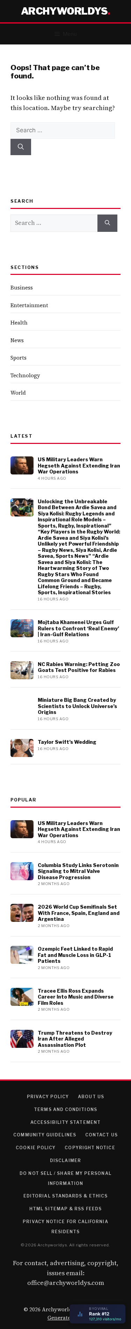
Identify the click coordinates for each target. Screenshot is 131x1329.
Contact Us (101, 1134)
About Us (91, 1096)
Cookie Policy (36, 1147)
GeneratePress (66, 1317)
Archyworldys (64, 11)
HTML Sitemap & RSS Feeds (65, 1208)
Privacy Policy (48, 1096)
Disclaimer (65, 1160)
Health (19, 322)
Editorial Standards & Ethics (65, 1195)
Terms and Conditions (65, 1109)
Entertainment (29, 305)
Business (21, 287)
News (17, 340)
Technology (25, 375)
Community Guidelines (44, 1134)
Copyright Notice (90, 1147)
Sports (18, 357)
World (18, 392)
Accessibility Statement (65, 1122)
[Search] (20, 147)
